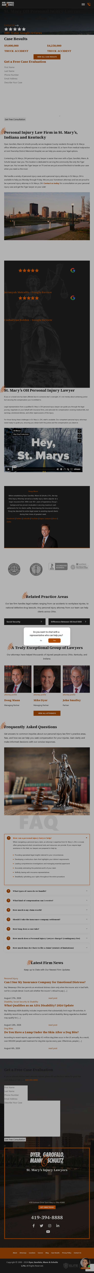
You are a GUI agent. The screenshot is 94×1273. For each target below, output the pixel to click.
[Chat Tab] (47, 636)
